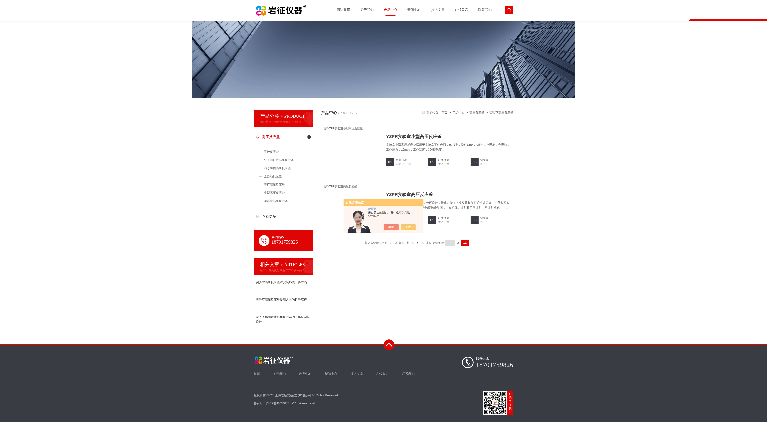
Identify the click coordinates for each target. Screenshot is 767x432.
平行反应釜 (271, 151)
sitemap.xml (307, 403)
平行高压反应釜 (274, 184)
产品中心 (390, 10)
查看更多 (269, 216)
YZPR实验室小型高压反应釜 (414, 136)
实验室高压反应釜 (276, 201)
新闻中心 (414, 10)
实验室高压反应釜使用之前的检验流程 (281, 299)
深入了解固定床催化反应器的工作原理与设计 (283, 319)
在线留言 (461, 10)
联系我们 (485, 10)
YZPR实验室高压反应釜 (409, 194)
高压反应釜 (271, 137)
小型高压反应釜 (274, 192)
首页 (444, 112)
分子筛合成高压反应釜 (279, 160)
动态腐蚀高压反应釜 (277, 168)
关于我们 (367, 10)
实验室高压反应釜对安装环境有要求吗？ (283, 282)
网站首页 (343, 10)
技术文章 (438, 10)
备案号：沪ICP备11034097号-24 (275, 403)
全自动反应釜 (273, 176)
